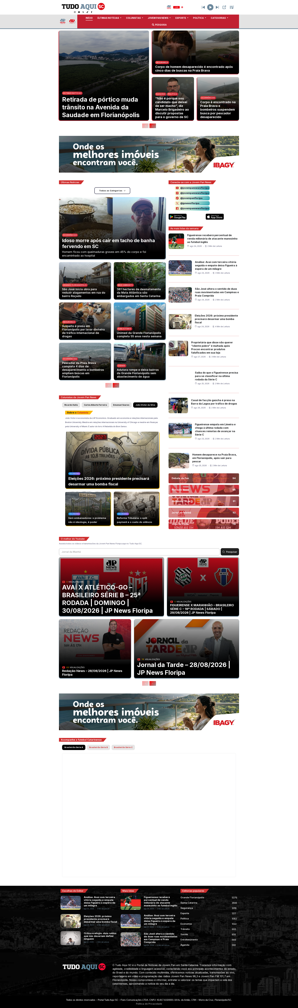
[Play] (210, 7)
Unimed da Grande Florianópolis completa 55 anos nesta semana (139, 334)
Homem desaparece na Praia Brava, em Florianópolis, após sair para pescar (214, 458)
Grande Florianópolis (75, 285)
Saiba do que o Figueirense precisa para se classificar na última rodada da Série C (216, 376)
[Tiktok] (87, 12)
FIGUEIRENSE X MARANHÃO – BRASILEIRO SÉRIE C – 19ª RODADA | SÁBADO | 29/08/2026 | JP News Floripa (202, 608)
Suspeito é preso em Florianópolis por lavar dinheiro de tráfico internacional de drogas (83, 331)
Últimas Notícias (72, 93)
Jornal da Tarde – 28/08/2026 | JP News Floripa (183, 668)
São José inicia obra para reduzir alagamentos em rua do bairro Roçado (83, 293)
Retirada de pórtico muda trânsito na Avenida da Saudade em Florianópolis (101, 107)
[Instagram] (75, 12)
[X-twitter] (83, 12)
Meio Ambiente (125, 285)
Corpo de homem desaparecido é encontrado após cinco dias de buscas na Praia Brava (194, 68)
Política (172, 94)
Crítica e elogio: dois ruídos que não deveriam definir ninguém (100, 936)
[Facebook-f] (92, 12)
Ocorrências (208, 98)
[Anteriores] (145, 125)
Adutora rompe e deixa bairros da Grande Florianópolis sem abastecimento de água (138, 373)
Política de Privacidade (149, 1003)
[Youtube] (79, 12)
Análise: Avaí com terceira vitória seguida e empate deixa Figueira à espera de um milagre (216, 265)
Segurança (162, 62)
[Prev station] (217, 7)
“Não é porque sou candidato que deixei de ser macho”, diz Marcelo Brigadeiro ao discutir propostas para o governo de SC (172, 108)
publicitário (124, 329)
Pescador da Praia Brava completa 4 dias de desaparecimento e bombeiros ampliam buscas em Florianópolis (83, 369)
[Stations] (232, 7)
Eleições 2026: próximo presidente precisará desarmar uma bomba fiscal (216, 319)
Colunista (82, 412)
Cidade (121, 366)
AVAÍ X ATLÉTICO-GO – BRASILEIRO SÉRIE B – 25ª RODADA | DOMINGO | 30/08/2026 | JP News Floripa (107, 598)
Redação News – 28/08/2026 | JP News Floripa (92, 672)
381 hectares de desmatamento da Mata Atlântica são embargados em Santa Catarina (139, 293)
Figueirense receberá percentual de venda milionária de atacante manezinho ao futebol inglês (212, 239)
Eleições (160, 94)
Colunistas (74, 473)
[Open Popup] (224, 7)
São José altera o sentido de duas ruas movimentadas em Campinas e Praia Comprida (217, 292)
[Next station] (203, 7)
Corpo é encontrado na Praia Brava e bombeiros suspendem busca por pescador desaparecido (218, 109)
